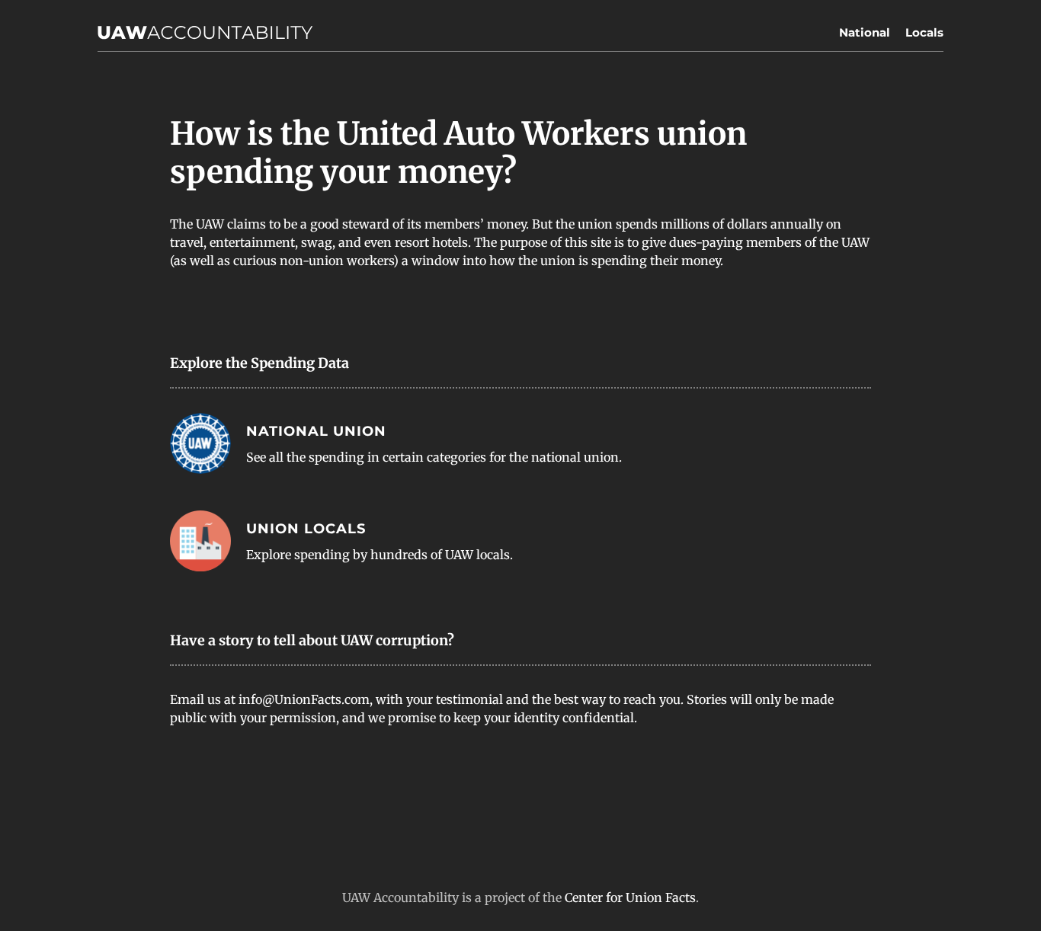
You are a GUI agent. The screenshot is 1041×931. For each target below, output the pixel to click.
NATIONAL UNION (316, 431)
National (864, 32)
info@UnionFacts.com (304, 699)
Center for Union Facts (630, 897)
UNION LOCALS (306, 528)
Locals (924, 32)
